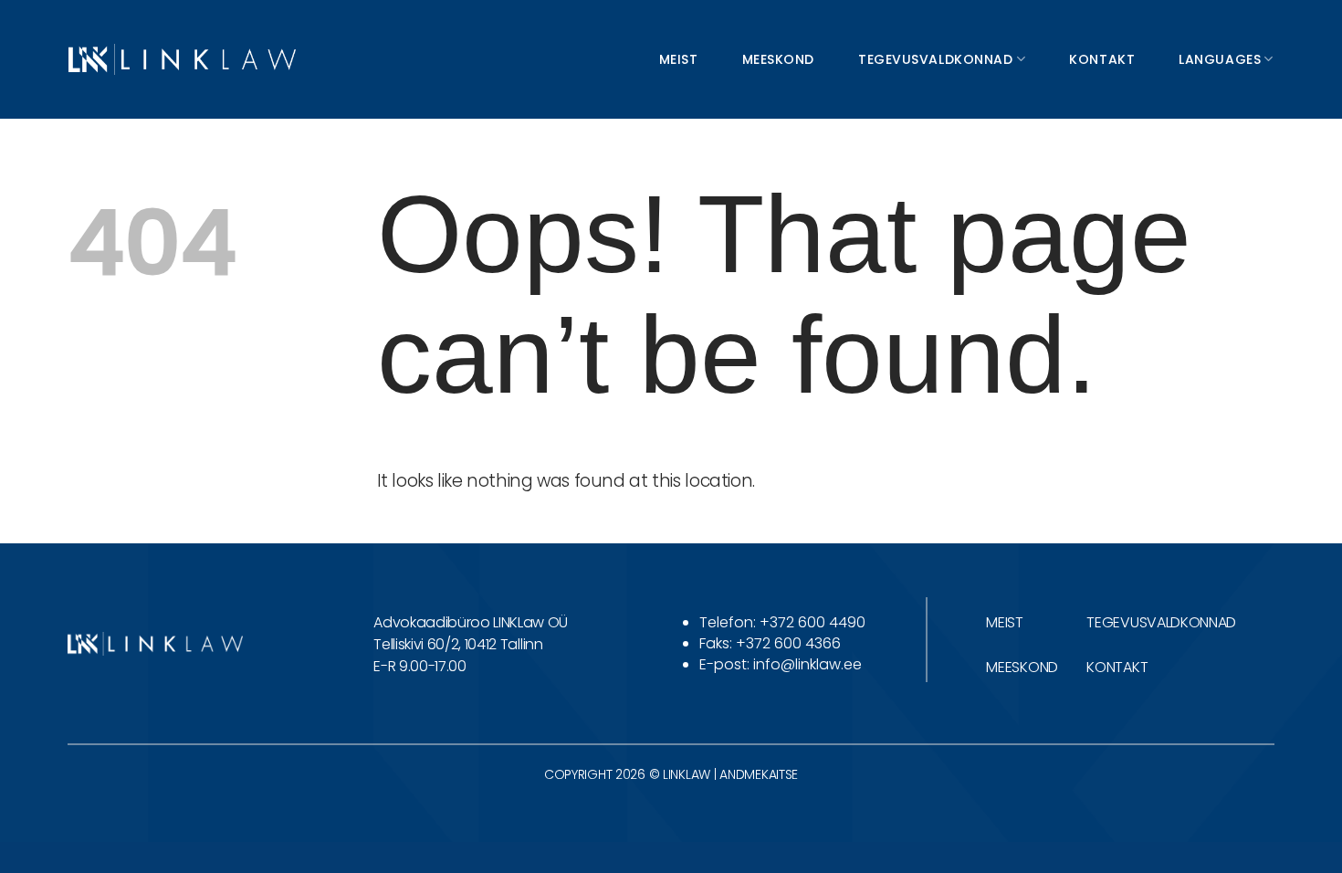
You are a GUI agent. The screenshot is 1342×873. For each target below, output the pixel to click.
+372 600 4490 (812, 622)
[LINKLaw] (182, 59)
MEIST (1004, 622)
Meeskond (778, 59)
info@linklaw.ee (807, 664)
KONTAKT (1117, 667)
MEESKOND (1021, 667)
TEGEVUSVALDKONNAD (1161, 622)
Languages (1220, 59)
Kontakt (1102, 59)
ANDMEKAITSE (758, 774)
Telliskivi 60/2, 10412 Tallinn (457, 644)
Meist (678, 59)
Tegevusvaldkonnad (935, 59)
